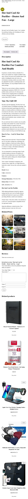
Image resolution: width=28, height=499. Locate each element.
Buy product (5, 39)
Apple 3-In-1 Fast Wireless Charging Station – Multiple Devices (14, 408)
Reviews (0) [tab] (14, 51)
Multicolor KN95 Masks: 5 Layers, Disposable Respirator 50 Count (14, 448)
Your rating (5, 270)
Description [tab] (7, 51)
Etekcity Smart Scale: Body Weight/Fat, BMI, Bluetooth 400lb (14, 488)
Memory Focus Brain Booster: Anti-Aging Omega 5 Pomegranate (14, 367)
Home (3, 0)
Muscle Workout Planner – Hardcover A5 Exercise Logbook (14, 327)
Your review (5, 271)
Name (4, 284)
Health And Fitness (8, 0)
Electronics (12, 44)
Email (3, 286)
